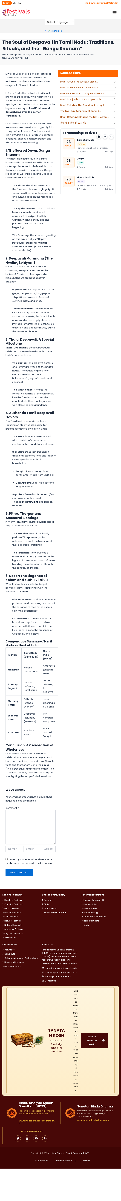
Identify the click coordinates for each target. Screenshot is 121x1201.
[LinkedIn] (45, 1138)
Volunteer (9, 949)
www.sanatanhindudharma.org (93, 1120)
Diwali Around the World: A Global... (79, 81)
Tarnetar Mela (85, 140)
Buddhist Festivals (13, 900)
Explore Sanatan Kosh (92, 1040)
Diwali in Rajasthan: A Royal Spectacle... (81, 99)
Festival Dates (91, 904)
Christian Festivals (13, 904)
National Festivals (13, 925)
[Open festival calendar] (98, 136)
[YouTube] (36, 1138)
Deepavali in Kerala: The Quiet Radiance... (82, 93)
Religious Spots (91, 920)
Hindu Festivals (11, 908)
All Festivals (10, 937)
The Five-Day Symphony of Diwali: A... (80, 111)
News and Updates (14, 962)
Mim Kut (17, 3)
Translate (56, 30)
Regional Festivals (13, 933)
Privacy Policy (41, 1161)
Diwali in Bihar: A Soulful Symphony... (79, 87)
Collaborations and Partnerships (21, 958)
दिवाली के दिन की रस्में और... (73, 122)
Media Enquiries (12, 966)
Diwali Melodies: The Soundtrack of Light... (83, 105)
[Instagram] (27, 1138)
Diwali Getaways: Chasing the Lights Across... (84, 117)
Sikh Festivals (11, 916)
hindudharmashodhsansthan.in (61, 968)
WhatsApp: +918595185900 (57, 976)
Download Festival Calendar (103, 3)
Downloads (89, 912)
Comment (12, 808)
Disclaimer (85, 1161)
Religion (48, 900)
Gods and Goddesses (95, 916)
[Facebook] (18, 1138)
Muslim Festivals (12, 912)
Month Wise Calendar (55, 912)
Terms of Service (64, 1161)
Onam (80, 158)
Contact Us (50, 980)
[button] (105, 136)
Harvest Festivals (12, 920)
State (46, 904)
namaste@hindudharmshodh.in (61, 972)
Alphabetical (50, 908)
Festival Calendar (92, 900)
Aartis (86, 925)
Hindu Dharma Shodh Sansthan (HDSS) (70, 1153)
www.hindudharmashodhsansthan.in (37, 1122)
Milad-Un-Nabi (85, 177)
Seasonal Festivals (13, 929)
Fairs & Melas (90, 908)
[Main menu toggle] (114, 13)
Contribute (9, 953)
